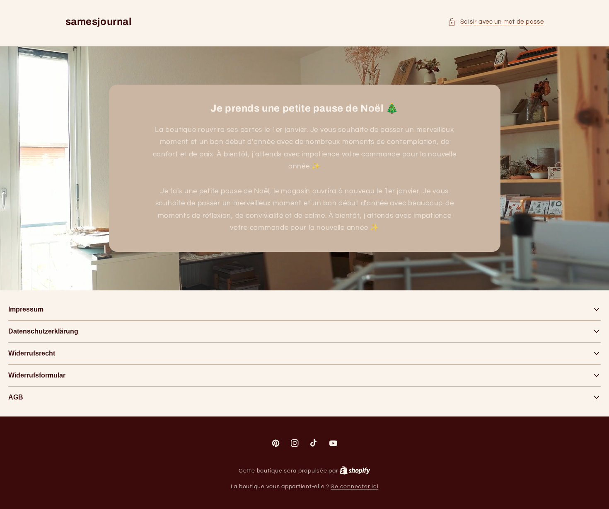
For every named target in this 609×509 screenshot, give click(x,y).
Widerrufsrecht (31, 353)
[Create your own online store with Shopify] (355, 471)
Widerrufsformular (36, 375)
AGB (15, 397)
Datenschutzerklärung (43, 331)
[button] (496, 22)
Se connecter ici (354, 487)
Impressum (26, 309)
